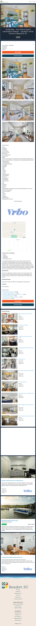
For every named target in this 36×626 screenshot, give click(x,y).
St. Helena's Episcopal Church (8, 293)
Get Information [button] (18, 55)
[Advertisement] (18, 434)
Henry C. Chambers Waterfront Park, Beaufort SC (12, 294)
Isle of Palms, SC (18, 616)
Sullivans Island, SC (18, 618)
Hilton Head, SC (18, 620)
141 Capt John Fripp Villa (23, 325)
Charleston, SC (18, 614)
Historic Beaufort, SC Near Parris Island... (26, 416)
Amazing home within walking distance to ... (12, 557)
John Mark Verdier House (8, 295)
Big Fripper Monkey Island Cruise (10, 520)
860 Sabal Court (21, 359)
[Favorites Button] (30, 2)
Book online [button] (4, 524)
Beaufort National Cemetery (8, 291)
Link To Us (18, 595)
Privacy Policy (18, 597)
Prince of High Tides (22, 381)
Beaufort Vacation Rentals (18, 604)
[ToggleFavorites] (33, 44)
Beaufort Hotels (18, 605)
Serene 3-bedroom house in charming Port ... (13, 480)
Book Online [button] (18, 52)
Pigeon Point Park (6, 298)
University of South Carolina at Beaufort (10, 296)
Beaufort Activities (18, 607)
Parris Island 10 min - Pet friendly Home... (26, 393)
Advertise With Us (18, 593)
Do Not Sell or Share (18, 598)
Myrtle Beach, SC (18, 612)
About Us (18, 589)
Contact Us (18, 591)
